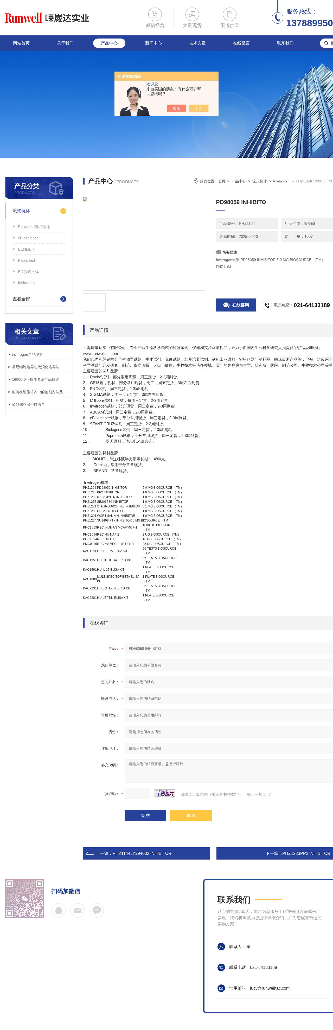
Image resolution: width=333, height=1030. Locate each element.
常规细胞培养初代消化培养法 (35, 367)
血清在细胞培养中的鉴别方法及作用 (41, 392)
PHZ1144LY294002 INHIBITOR (142, 853)
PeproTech (27, 260)
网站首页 (21, 43)
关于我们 (65, 43)
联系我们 (285, 43)
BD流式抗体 (28, 271)
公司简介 (25, 963)
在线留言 (241, 43)
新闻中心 (153, 43)
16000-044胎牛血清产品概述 (35, 379)
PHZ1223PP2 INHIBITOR (306, 853)
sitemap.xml (121, 996)
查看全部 (21, 298)
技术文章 (197, 43)
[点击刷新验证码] (165, 793)
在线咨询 (240, 305)
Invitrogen (26, 283)
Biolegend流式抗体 (34, 227)
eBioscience (28, 238)
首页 (221, 181)
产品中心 (109, 43)
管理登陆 (144, 996)
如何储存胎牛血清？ (28, 404)
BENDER (26, 249)
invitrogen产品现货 (27, 354)
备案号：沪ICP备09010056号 (32, 996)
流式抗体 (21, 210)
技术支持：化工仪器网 (85, 996)
